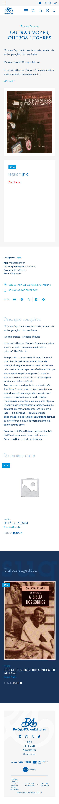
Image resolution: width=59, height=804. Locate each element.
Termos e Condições (45, 784)
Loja (29, 741)
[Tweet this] (29, 299)
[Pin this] (43, 299)
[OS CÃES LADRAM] (32, 463)
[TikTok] (55, 3)
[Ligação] (8, 10)
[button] (33, 10)
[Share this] (21, 299)
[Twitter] (50, 3)
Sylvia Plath (10, 677)
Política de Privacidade (29, 784)
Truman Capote (29, 26)
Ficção (18, 257)
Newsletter (29, 750)
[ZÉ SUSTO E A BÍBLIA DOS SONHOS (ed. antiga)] (30, 582)
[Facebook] (40, 3)
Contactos (29, 754)
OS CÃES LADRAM (18, 523)
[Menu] (26, 10)
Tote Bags (29, 745)
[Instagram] (45, 3)
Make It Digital (36, 792)
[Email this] (14, 299)
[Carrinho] (40, 10)
